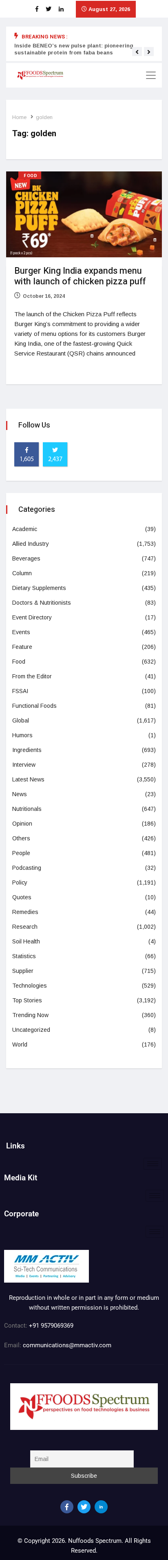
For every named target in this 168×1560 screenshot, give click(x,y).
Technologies (29, 985)
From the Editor (32, 676)
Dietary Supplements (39, 588)
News (19, 794)
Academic (24, 529)
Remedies (25, 912)
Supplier (22, 971)
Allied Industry (30, 543)
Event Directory (32, 617)
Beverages (26, 558)
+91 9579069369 (51, 1325)
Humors (22, 735)
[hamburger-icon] (153, 1164)
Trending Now (30, 1015)
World (19, 1044)
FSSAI (20, 691)
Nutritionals (27, 809)
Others (21, 838)
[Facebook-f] (66, 1506)
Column (22, 573)
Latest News (28, 779)
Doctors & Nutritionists (41, 602)
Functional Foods (34, 705)
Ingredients (27, 750)
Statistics (24, 956)
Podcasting (26, 867)
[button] (137, 52)
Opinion (22, 823)
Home (19, 117)
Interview (23, 764)
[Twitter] (84, 1506)
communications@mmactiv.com (66, 1345)
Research (25, 926)
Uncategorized (31, 1029)
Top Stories (27, 1000)
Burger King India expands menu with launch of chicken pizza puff (80, 276)
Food (30, 175)
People (21, 853)
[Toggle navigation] (151, 75)
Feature (22, 647)
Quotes (21, 897)
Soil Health (26, 941)
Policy (19, 882)
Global (20, 720)
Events (21, 632)
